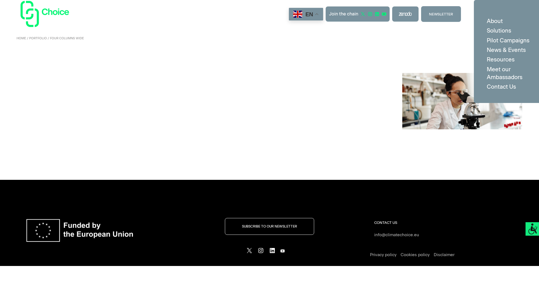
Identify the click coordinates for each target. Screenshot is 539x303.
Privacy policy (383, 254)
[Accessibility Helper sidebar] (532, 229)
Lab (296, 66)
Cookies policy (415, 254)
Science (173, 66)
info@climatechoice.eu (396, 234)
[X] (249, 252)
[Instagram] (260, 252)
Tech (60, 66)
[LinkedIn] (272, 252)
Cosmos (44, 66)
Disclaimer (444, 254)
